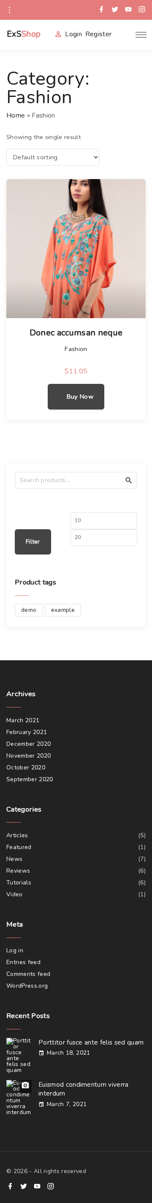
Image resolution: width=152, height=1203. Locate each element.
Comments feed (28, 974)
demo (28, 610)
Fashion (76, 349)
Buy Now (80, 396)
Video (14, 894)
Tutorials (18, 883)
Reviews (18, 871)
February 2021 (26, 732)
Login (73, 34)
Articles (17, 835)
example (63, 610)
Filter (33, 542)
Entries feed (23, 962)
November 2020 (28, 756)
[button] (124, 34)
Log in (14, 950)
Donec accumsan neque (76, 333)
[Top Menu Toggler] (141, 34)
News (14, 859)
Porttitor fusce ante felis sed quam (91, 1042)
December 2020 (28, 744)
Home (15, 115)
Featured (19, 847)
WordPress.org (27, 986)
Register (98, 34)
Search (128, 480)
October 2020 (25, 768)
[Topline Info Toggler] (9, 10)
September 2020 (29, 779)
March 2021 (22, 720)
